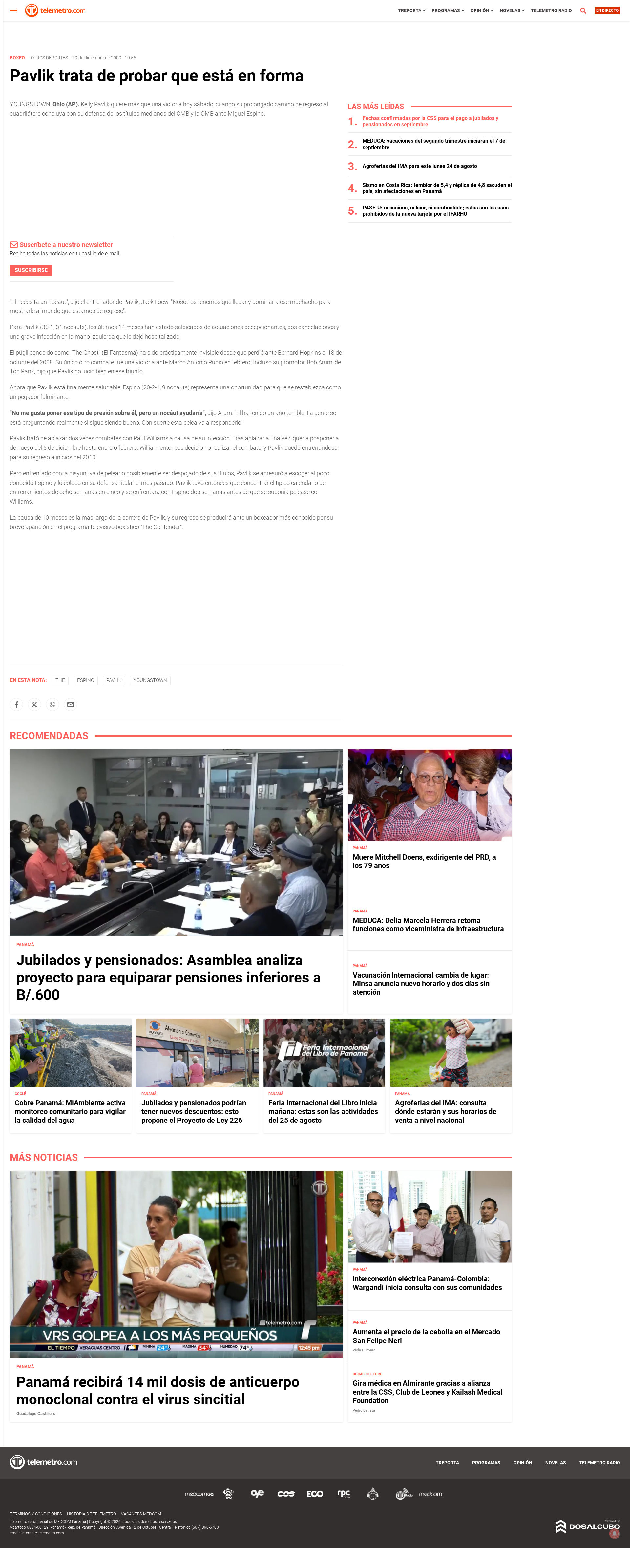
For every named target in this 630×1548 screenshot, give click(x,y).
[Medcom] (430, 1499)
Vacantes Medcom (141, 1513)
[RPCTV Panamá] (228, 1499)
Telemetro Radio (551, 10)
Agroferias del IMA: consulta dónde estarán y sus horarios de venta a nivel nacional (445, 1111)
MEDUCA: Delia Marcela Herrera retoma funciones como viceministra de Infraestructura (428, 924)
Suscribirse (31, 270)
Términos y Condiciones (36, 1513)
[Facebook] (16, 704)
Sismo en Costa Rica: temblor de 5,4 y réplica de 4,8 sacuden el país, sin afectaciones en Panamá (437, 188)
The (60, 680)
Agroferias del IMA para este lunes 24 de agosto (420, 166)
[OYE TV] (257, 1499)
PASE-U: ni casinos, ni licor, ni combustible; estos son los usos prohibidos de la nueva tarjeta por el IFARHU (436, 211)
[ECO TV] (315, 1499)
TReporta (409, 10)
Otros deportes (49, 57)
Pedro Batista (364, 1410)
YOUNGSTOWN (150, 680)
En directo (607, 10)
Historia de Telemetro (91, 1513)
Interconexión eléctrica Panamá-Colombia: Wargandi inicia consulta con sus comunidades (427, 1283)
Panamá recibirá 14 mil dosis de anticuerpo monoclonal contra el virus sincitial (158, 1391)
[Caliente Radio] (372, 1499)
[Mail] (70, 704)
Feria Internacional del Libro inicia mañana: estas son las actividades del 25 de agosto (323, 1111)
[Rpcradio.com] (343, 1499)
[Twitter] (34, 704)
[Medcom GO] (199, 1499)
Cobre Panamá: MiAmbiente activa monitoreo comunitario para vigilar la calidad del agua (70, 1111)
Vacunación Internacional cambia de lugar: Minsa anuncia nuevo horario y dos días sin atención (421, 984)
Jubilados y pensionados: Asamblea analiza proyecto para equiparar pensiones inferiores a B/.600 (168, 977)
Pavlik (113, 680)
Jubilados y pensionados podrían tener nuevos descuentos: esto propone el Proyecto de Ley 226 (193, 1111)
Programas (446, 10)
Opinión (480, 10)
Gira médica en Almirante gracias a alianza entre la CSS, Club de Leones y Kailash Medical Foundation (428, 1392)
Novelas (510, 10)
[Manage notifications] (614, 1533)
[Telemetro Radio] (401, 1499)
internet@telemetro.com (42, 1533)
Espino (85, 680)
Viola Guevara (364, 1350)
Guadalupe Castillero (35, 1413)
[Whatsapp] (52, 704)
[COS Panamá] (286, 1499)
